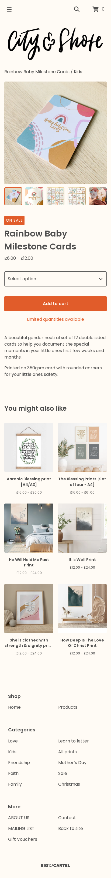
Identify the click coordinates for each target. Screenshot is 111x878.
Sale (62, 773)
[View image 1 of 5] (13, 196)
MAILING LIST (21, 828)
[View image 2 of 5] (34, 196)
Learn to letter (73, 741)
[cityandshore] (55, 44)
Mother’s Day (72, 762)
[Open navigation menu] (9, 9)
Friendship (19, 762)
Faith (13, 773)
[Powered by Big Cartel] (55, 865)
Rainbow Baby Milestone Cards (37, 72)
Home (14, 707)
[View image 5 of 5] (98, 196)
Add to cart (55, 303)
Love (13, 741)
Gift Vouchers (22, 839)
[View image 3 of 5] (55, 196)
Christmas (69, 784)
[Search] (77, 9)
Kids (78, 72)
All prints (67, 752)
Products (67, 707)
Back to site (70, 828)
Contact (67, 818)
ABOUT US (18, 818)
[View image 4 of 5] (76, 196)
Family (15, 784)
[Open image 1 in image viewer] (55, 133)
